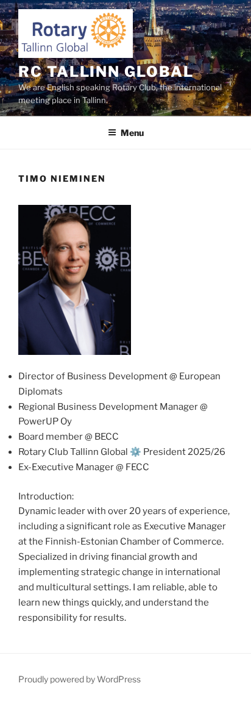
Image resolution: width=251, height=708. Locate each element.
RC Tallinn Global (106, 71)
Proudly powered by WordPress (79, 679)
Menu (132, 132)
